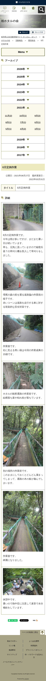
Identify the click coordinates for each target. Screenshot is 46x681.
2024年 (21, 84)
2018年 (21, 147)
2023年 (21, 92)
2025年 (21, 76)
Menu (21, 52)
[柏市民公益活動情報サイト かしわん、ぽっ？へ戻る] (33, 8)
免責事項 (12, 650)
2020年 (21, 139)
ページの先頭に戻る (30, 632)
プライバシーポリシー (34, 650)
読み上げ (25, 32)
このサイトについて (5, 11)
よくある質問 (34, 641)
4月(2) (23, 129)
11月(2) (8, 116)
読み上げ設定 (39, 32)
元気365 (26, 678)
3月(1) (37, 129)
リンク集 (12, 646)
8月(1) (8, 122)
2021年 (21, 107)
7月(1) (23, 122)
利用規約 (34, 646)
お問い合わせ (23, 11)
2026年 (21, 69)
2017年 (21, 155)
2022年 (21, 100)
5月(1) (8, 129)
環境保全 (31, 40)
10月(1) (23, 116)
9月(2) (37, 116)
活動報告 (19, 40)
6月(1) (37, 122)
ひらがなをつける (24, 2)
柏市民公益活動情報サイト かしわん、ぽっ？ (19, 37)
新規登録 (14, 11)
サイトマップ (12, 654)
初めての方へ (12, 641)
